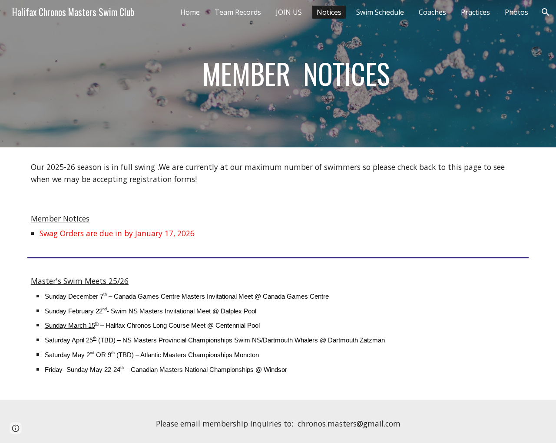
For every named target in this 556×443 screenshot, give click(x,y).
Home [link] (190, 12)
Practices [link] (475, 12)
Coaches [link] (432, 12)
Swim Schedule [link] (380, 12)
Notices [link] (329, 12)
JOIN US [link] (289, 12)
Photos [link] (516, 12)
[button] (545, 12)
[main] (299, 74)
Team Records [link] (238, 12)
